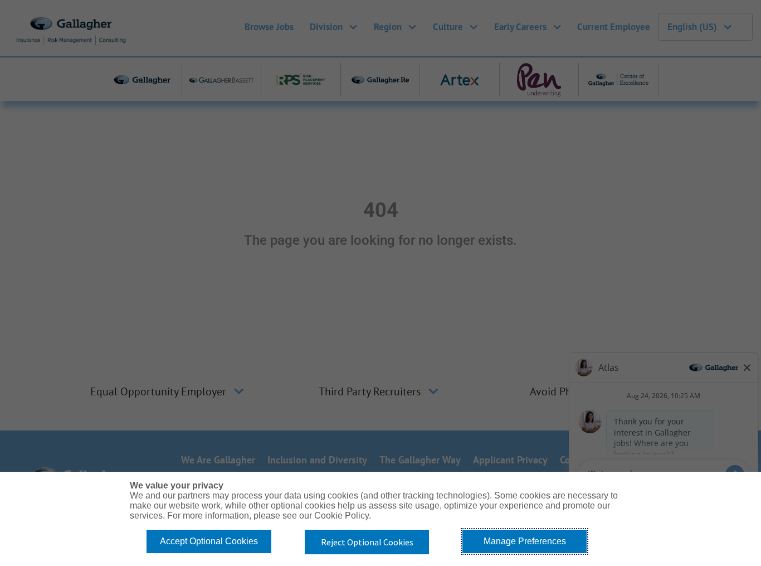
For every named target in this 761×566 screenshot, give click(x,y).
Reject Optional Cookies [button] (367, 542)
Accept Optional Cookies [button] (209, 541)
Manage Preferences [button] (525, 541)
